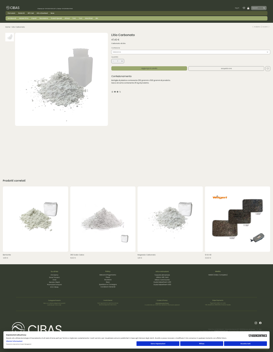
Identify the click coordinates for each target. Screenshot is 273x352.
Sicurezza (107, 280)
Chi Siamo (54, 275)
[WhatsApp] (112, 92)
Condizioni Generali (107, 287)
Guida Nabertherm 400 (162, 282)
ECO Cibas (54, 287)
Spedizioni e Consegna (108, 284)
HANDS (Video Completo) (217, 275)
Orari (54, 280)
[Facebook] (115, 92)
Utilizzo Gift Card (162, 277)
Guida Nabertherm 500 (162, 285)
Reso (108, 282)
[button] (248, 8)
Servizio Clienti (54, 282)
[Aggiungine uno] (122, 61)
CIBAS (14, 7)
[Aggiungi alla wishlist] (267, 68)
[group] (136, 222)
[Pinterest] (117, 92)
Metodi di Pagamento (107, 275)
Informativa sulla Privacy (162, 303)
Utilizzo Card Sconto (162, 280)
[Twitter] (120, 92)
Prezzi (108, 277)
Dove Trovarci (54, 277)
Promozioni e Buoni (54, 285)
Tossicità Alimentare (162, 275)
